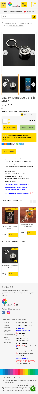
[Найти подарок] (34, 17)
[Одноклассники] (5, 144)
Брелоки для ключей (25, 23)
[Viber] (14, 144)
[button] (32, 52)
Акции (6, 337)
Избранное (7, 342)
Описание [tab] (8, 151)
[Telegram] (22, 144)
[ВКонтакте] (3, 144)
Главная (7, 23)
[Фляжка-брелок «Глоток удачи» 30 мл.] (28, 215)
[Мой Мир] (8, 144)
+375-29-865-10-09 (25, 326)
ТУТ (31, 193)
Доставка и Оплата (7, 331)
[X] (11, 144)
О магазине (7, 327)
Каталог (14, 23)
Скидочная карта (9, 334)
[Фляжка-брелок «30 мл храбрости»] (10, 215)
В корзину (11, 127)
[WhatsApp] (17, 144)
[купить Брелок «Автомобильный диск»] (10, 255)
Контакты (7, 340)
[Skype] (20, 144)
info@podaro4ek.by (23, 363)
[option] (10, 262)
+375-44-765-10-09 (25, 323)
